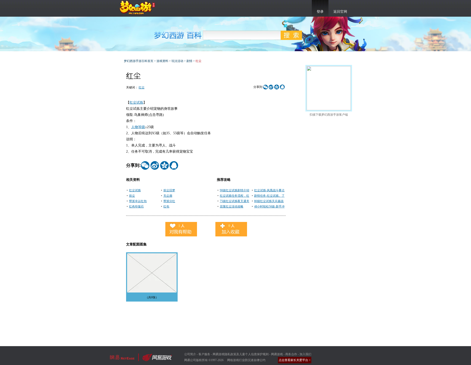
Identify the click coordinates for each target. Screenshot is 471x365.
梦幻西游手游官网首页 (137, 7)
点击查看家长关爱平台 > (295, 360)
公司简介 (190, 354)
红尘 (141, 87)
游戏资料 (162, 61)
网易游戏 (277, 354)
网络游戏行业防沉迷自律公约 (246, 360)
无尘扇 (167, 195)
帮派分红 (169, 201)
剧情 (189, 61)
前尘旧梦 (169, 190)
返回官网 (340, 11)
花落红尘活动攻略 (231, 206)
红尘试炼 (136, 102)
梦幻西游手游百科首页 (138, 61)
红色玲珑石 (136, 206)
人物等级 (138, 127)
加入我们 (305, 354)
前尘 (132, 195)
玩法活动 (177, 61)
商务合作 (291, 354)
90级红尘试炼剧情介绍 (234, 190)
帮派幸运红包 (138, 201)
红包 (166, 206)
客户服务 (204, 354)
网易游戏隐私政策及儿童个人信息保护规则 (241, 354)
